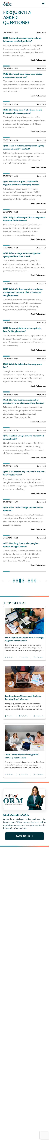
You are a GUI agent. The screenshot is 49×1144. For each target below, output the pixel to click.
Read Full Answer (38, 60)
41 (29, 580)
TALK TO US (23, 836)
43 (35, 580)
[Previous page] (9, 580)
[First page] (2, 580)
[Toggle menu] (43, 3)
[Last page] (46, 580)
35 (14, 580)
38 (23, 580)
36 (17, 580)
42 (32, 580)
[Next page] (40, 580)
